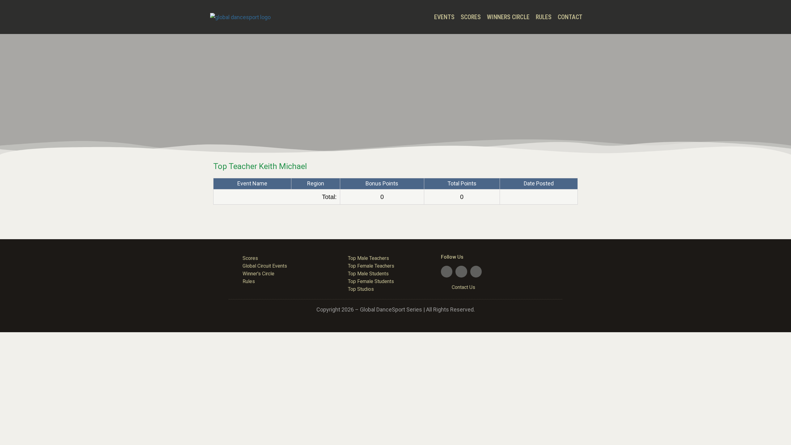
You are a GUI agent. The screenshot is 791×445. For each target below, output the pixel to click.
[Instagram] (476, 271)
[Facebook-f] (446, 271)
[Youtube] (461, 271)
